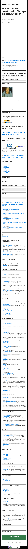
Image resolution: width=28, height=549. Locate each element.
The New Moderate (7, 314)
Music (11, 60)
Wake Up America (6, 385)
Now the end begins (7, 351)
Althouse (4, 301)
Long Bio (5, 166)
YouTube (15, 60)
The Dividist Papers (7, 312)
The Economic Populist (7, 493)
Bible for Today (6, 284)
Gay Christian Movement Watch (9, 401)
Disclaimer (5, 168)
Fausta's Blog (5, 469)
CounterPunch (6, 441)
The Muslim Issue (6, 425)
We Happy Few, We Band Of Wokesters (11, 218)
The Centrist (5, 309)
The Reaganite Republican (8, 380)
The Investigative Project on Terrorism (11, 424)
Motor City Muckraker (7, 245)
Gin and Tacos (6, 341)
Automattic (4, 544)
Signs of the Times (6, 361)
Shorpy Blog (5, 265)
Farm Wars (5, 489)
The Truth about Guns (7, 481)
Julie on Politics (6, 455)
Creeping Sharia (6, 416)
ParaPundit (5, 355)
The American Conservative (8, 369)
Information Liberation (7, 343)
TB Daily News (6, 368)
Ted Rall (4, 445)
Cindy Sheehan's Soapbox (8, 435)
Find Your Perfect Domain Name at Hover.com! (13, 133)
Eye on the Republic (10, 4)
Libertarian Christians (7, 345)
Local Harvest (6, 491)
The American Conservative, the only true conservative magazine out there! (14, 204)
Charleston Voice (6, 340)
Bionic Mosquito (6, 332)
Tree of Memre (6, 459)
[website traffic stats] (6, 235)
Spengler (4, 364)
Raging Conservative (7, 358)
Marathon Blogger (6, 305)
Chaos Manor (5, 333)
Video (19, 60)
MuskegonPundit (6, 251)
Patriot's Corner (6, 356)
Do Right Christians (7, 397)
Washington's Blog (6, 390)
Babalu (4, 466)
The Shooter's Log (6, 480)
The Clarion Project (7, 423)
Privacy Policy (6, 172)
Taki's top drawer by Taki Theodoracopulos (12, 502)
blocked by (15, 538)
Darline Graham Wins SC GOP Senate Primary (12, 227)
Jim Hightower (6, 490)
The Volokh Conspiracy (7, 323)
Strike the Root (6, 367)
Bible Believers (6, 281)
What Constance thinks (7, 254)
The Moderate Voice (7, 313)
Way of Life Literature (7, 290)
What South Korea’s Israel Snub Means (11, 209)
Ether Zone (5, 274)
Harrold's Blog (6, 342)
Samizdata (5, 359)
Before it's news (6, 272)
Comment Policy (6, 171)
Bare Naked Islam (6, 415)
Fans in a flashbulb (6, 263)
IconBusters (5, 404)
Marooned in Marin (7, 349)
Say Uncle (5, 479)
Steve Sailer (5, 365)
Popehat (4, 321)
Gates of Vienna (6, 417)
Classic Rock (14, 62)
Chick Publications (6, 287)
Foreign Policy (6, 167)
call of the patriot (6, 453)
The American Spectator (8, 373)
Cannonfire (5, 432)
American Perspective (7, 514)
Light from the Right (7, 346)
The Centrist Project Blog (8, 310)
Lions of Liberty (6, 347)
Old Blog (5, 170)
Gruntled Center (6, 304)
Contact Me (5, 174)
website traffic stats (5, 236)
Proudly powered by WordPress (8, 542)
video (9, 66)
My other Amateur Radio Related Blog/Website (12, 527)
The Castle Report (6, 518)
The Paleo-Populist (7, 374)
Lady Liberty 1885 (7, 458)
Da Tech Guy (5, 454)
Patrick (16, 65)
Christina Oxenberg (7, 501)
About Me (5, 164)
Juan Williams (6, 444)
